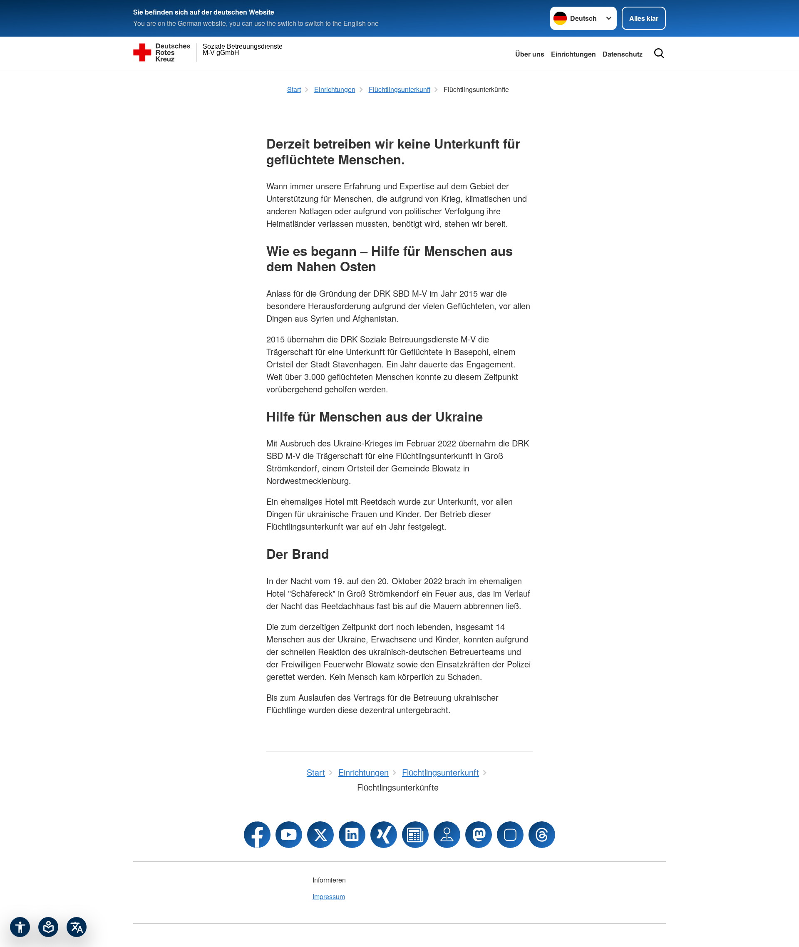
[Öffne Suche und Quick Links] (659, 53)
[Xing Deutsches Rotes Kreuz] (383, 834)
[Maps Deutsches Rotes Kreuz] (447, 834)
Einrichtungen (573, 54)
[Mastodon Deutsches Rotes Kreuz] (478, 834)
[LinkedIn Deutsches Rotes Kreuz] (352, 834)
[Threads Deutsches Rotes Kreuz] (542, 834)
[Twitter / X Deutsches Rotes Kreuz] (320, 834)
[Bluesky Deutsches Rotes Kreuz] (510, 834)
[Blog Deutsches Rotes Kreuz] (415, 834)
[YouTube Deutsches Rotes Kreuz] (288, 834)
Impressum (329, 896)
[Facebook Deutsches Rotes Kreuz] (257, 834)
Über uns (529, 54)
